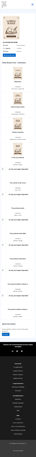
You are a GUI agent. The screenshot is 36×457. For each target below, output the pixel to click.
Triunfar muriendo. (18, 132)
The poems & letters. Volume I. (18, 309)
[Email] (12, 351)
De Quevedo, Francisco (17, 114)
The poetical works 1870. (18, 259)
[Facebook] (17, 351)
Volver (6, 334)
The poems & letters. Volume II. (18, 284)
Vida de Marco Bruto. (18, 107)
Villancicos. (17, 81)
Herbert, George (17, 240)
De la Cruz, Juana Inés (17, 88)
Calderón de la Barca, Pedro (18, 139)
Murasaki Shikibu (21, 45)
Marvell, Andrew (17, 164)
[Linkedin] (22, 351)
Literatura (19, 48)
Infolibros (19, 51)
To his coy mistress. (17, 157)
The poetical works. (17, 208)
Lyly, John (18, 190)
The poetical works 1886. (18, 233)
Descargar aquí (9, 55)
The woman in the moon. (18, 183)
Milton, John (17, 215)
